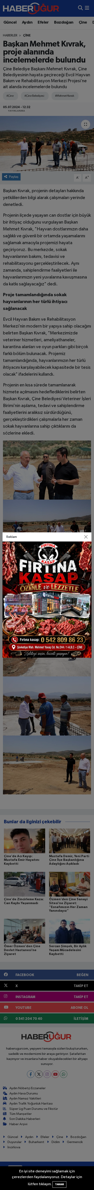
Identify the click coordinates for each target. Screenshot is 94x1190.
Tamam (59, 1184)
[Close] (85, 537)
